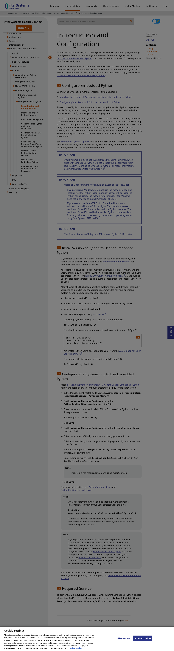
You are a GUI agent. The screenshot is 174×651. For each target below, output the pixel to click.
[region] (87, 638)
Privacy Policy (76, 648)
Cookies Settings (122, 638)
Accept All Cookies (143, 638)
